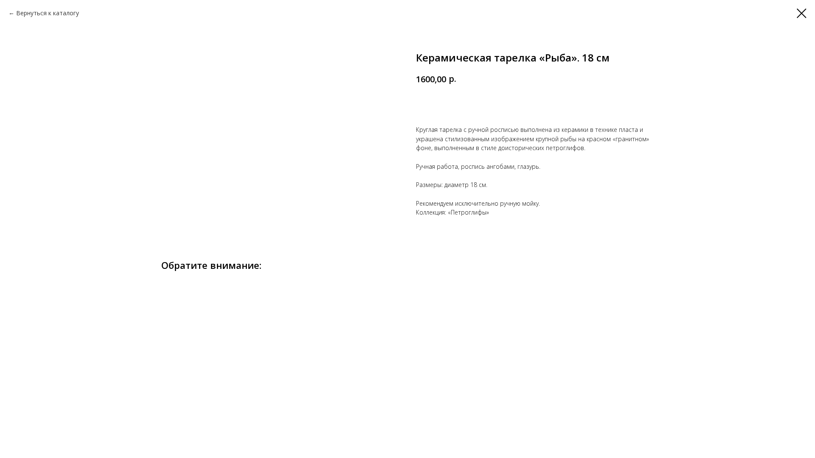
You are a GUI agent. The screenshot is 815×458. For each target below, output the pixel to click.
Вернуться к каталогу (47, 13)
